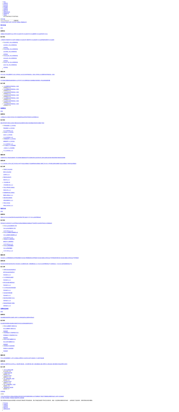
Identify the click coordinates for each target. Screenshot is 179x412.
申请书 (7, 22)
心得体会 (18, 22)
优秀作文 (9, 317)
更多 (2, 28)
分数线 (2, 33)
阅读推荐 (26, 323)
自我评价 (23, 123)
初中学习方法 (23, 33)
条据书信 (20, 117)
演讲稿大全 (6, 13)
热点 (2, 323)
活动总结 (18, 123)
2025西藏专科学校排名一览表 (11, 89)
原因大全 (3, 217)
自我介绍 (27, 123)
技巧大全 (12, 223)
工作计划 (13, 22)
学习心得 (18, 317)
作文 (4, 1)
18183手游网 (35, 396)
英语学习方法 (37, 39)
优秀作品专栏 (6, 12)
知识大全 (5, 10)
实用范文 (5, 3)
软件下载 (40, 396)
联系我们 (7, 397)
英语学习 (31, 323)
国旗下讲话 (41, 123)
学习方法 (5, 4)
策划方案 (14, 123)
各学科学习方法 (44, 33)
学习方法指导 (51, 39)
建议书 (2, 123)
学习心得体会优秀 (8, 369)
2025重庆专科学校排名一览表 (11, 98)
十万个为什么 (30, 217)
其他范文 (36, 123)
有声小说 (58, 396)
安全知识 (16, 217)
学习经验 (16, 39)
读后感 (2, 317)
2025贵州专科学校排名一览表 (11, 95)
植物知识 (25, 223)
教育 (4, 323)
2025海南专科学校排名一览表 (11, 103)
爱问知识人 (53, 396)
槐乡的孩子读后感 (8, 387)
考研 (6, 323)
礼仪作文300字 (7, 375)
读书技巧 (20, 217)
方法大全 (7, 217)
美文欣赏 (22, 323)
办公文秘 (7, 117)
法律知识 (20, 223)
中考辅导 (7, 39)
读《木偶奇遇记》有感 (9, 384)
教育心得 (14, 317)
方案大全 (9, 123)
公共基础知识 (48, 223)
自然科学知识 (42, 223)
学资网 (27, 396)
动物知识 (29, 223)
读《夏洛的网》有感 (9, 378)
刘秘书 (62, 396)
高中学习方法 (29, 33)
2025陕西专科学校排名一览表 (11, 86)
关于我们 (3, 397)
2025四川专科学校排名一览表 (11, 100)
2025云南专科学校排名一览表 (11, 92)
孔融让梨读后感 (8, 372)
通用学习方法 (36, 33)
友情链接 (3, 391)
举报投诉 (12, 397)
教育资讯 (5, 6)
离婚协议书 (24, 22)
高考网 (30, 396)
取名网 (48, 396)
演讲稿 (15, 396)
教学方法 (10, 33)
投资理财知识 (37, 217)
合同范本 (25, 117)
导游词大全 (30, 117)
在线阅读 (5, 9)
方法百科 (7, 223)
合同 (10, 22)
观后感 (5, 317)
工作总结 (3, 22)
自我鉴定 (32, 123)
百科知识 (3, 223)
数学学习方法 (30, 39)
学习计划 (12, 39)
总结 (24, 396)
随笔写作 (17, 323)
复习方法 (20, 39)
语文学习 (25, 39)
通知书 (9, 323)
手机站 (5, 15)
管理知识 (16, 223)
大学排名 (6, 33)
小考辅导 (3, 39)
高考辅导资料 (44, 39)
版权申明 (17, 397)
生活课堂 (5, 7)
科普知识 (32, 317)
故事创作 (13, 323)
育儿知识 (25, 217)
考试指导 (23, 317)
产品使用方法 (35, 223)
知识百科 (12, 217)
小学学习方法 (16, 33)
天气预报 (45, 396)
